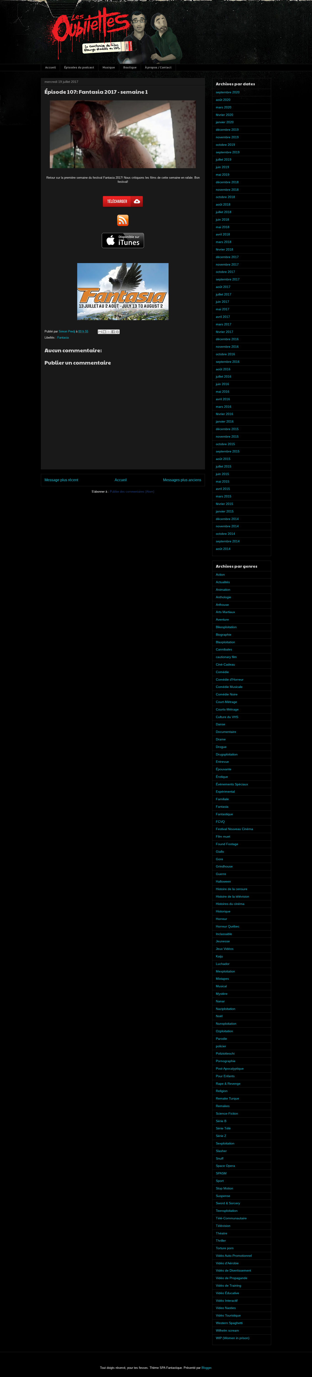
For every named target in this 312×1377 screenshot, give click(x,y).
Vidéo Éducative (227, 1293)
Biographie (223, 634)
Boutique (130, 67)
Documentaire (226, 732)
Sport (220, 1181)
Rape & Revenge (228, 1083)
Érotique (222, 777)
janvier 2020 (225, 122)
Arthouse (222, 604)
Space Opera (225, 1166)
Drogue (221, 747)
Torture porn (225, 1248)
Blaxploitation (225, 642)
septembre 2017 (228, 279)
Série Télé (223, 1128)
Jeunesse (223, 941)
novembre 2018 (227, 189)
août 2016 (223, 369)
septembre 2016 (228, 361)
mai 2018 (222, 227)
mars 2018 (223, 242)
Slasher (221, 1151)
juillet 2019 (223, 159)
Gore (219, 859)
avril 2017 (223, 317)
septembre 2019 (228, 152)
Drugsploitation (227, 754)
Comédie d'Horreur (229, 679)
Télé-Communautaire (231, 1218)
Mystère (221, 994)
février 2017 (224, 332)
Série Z (221, 1136)
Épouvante (223, 769)
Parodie (221, 1038)
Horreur (221, 919)
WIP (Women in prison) (232, 1338)
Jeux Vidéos (224, 949)
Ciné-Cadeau (225, 664)
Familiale (222, 799)
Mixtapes (222, 978)
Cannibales (224, 649)
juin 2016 (222, 384)
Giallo (220, 851)
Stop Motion (224, 1188)
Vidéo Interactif (227, 1300)
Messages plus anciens (182, 480)
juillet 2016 (223, 376)
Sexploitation (225, 1143)
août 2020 (223, 100)
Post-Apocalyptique (230, 1068)
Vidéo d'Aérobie (227, 1263)
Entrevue (222, 761)
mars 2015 (223, 496)
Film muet (223, 836)
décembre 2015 (227, 429)
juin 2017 (222, 301)
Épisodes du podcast (79, 67)
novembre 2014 (227, 526)
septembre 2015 (228, 451)
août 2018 (223, 204)
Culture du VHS (227, 717)
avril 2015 (223, 489)
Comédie (222, 672)
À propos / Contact (158, 67)
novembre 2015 (227, 436)
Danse (220, 724)
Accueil (50, 67)
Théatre (221, 1233)
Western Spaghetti (229, 1323)
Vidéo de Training (228, 1285)
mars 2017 (223, 324)
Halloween (223, 881)
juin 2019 (222, 167)
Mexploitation (225, 971)
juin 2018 (222, 219)
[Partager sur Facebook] (113, 331)
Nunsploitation (226, 1023)
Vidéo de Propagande (231, 1278)
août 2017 (223, 287)
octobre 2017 (225, 272)
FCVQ (220, 821)
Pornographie (225, 1061)
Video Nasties (226, 1308)
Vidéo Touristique (228, 1315)
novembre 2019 (227, 137)
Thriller (221, 1240)
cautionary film (226, 657)
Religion (221, 1091)
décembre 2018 (227, 182)
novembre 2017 (227, 264)
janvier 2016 (225, 421)
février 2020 (224, 115)
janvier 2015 (225, 511)
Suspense (223, 1196)
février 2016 (224, 414)
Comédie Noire (227, 694)
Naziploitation (225, 1009)
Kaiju (219, 956)
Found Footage (227, 844)
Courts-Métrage (227, 709)
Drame (221, 739)
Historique (223, 911)
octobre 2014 (225, 534)
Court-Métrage (226, 702)
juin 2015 (222, 474)
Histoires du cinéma (230, 904)
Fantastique (224, 814)
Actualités (223, 582)
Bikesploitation (226, 627)
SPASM (221, 1173)
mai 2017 (222, 309)
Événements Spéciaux (232, 784)
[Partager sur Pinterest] (117, 331)
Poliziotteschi (225, 1053)
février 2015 (224, 504)
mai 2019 (222, 174)
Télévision (223, 1226)
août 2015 (223, 459)
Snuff (219, 1158)
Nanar (220, 1001)
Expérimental (225, 791)
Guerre (221, 874)
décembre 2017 (227, 257)
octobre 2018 (225, 197)
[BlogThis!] (104, 331)
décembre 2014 (227, 519)
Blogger (206, 1367)
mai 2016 (222, 391)
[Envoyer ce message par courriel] (100, 331)
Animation (223, 589)
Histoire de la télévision (232, 896)
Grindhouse (224, 866)
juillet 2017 (223, 294)
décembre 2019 (227, 129)
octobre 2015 (225, 444)
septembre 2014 (228, 541)
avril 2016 (223, 399)
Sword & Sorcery (228, 1203)
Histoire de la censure (231, 889)
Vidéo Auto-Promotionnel (234, 1255)
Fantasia (63, 337)
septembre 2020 (228, 92)
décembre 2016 (227, 339)
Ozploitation (224, 1031)
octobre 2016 (225, 354)
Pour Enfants (225, 1076)
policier (221, 1046)
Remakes (223, 1106)
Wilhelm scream (227, 1330)
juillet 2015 (223, 466)
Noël (219, 1016)
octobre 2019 (225, 144)
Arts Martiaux (225, 612)
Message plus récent (61, 480)
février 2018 (224, 249)
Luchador (223, 964)
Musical (221, 986)
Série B (221, 1121)
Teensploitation (227, 1210)
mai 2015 (222, 481)
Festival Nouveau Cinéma (234, 829)
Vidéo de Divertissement (233, 1270)
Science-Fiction (227, 1113)
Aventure (222, 619)
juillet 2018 (223, 212)
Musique (109, 67)
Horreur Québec (227, 926)
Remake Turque (227, 1098)
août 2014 (223, 549)
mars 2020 (223, 107)
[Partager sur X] (108, 331)
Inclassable (224, 934)
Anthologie (223, 597)
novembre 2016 (227, 346)
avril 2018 (223, 234)
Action (220, 574)
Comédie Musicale (229, 687)
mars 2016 (223, 406)
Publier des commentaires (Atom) (132, 491)
